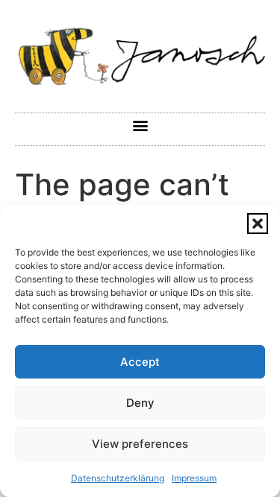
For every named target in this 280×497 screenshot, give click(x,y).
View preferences (140, 444)
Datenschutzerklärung (117, 478)
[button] (257, 223)
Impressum (194, 478)
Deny (140, 403)
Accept (140, 362)
